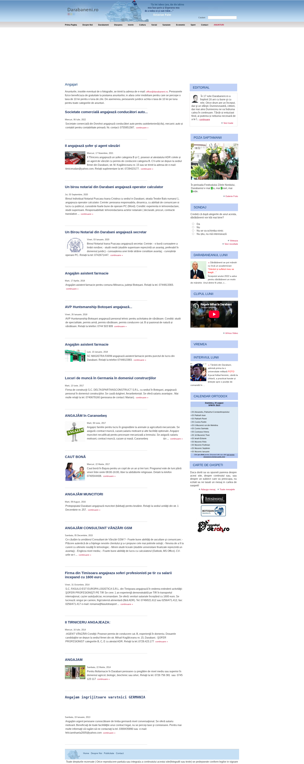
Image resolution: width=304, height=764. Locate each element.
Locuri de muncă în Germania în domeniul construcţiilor (110, 378)
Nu (198, 227)
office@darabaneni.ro (157, 91)
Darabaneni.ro (81, 8)
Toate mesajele (227, 489)
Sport (193, 25)
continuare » (142, 127)
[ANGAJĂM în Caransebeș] (75, 432)
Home (86, 753)
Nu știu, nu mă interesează (212, 234)
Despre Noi (87, 25)
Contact (204, 25)
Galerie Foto (231, 196)
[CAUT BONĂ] (75, 472)
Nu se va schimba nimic (210, 230)
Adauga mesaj (208, 489)
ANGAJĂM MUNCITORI (84, 494)
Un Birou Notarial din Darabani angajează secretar (106, 232)
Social (154, 25)
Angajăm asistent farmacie (86, 273)
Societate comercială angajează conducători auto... (106, 112)
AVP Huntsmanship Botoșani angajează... (98, 307)
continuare (204, 119)
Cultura (142, 25)
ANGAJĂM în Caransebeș (86, 416)
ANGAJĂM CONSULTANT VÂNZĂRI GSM (98, 528)
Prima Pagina (71, 25)
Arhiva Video (231, 333)
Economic (180, 25)
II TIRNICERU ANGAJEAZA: (87, 622)
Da (198, 224)
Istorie (131, 25)
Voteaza (234, 240)
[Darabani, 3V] (214, 179)
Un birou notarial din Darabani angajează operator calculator (114, 187)
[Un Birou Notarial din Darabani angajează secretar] (75, 245)
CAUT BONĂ (75, 457)
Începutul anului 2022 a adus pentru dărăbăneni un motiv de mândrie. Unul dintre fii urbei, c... (213, 279)
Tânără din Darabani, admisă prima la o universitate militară (221, 368)
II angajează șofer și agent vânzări (92, 146)
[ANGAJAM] (75, 672)
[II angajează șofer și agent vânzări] (75, 158)
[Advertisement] (152, 51)
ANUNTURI (219, 25)
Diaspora (118, 25)
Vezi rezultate (231, 244)
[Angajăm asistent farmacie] (75, 356)
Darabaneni (103, 25)
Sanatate (166, 25)
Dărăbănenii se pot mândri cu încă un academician (222, 267)
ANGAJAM (73, 660)
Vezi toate (228, 123)
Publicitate (109, 753)
